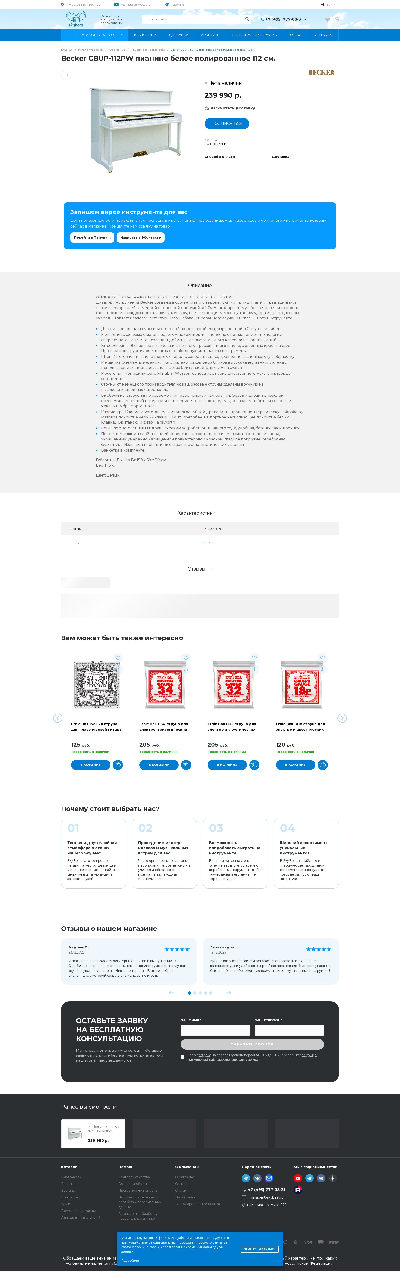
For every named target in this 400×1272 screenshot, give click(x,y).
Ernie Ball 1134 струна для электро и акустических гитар (163, 729)
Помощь (126, 1167)
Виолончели (71, 1177)
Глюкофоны (70, 1197)
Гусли (65, 1204)
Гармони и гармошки (78, 1211)
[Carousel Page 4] (205, 993)
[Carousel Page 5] (210, 993)
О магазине (184, 1177)
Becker (208, 542)
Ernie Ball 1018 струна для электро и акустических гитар (300, 729)
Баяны (66, 1184)
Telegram (177, 4)
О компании (187, 1167)
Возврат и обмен (132, 1184)
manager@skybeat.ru (135, 4)
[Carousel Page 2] (194, 993)
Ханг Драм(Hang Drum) (80, 1217)
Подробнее (130, 1260)
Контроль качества (134, 1177)
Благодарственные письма (197, 1204)
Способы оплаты (220, 157)
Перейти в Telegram (92, 237)
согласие (204, 1055)
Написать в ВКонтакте (140, 237)
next (228, 993)
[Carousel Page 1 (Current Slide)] (189, 993)
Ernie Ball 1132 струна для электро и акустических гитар (232, 729)
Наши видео (185, 1197)
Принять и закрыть (259, 1249)
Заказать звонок (252, 1044)
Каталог (69, 1167)
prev (171, 993)
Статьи (180, 1190)
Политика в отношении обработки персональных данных (139, 1202)
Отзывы (181, 1184)
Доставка (280, 157)
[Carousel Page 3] (200, 993)
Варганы (68, 1190)
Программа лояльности (137, 1190)
